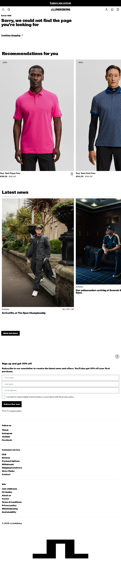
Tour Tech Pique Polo (10, 173)
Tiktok (5, 430)
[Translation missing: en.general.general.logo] (60, 9)
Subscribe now (12, 404)
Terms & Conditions (12, 502)
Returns (6, 458)
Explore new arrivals (60, 3)
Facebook (7, 440)
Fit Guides (7, 492)
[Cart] (118, 9)
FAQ (4, 455)
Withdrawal (8, 465)
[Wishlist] (112, 9)
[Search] (9, 9)
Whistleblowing (10, 509)
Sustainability (9, 512)
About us (6, 496)
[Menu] (3, 9)
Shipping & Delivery (12, 468)
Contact (6, 475)
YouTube (6, 437)
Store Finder (8, 471)
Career (5, 499)
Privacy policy (9, 506)
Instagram (7, 434)
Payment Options (11, 461)
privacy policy (15, 411)
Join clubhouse (9, 489)
